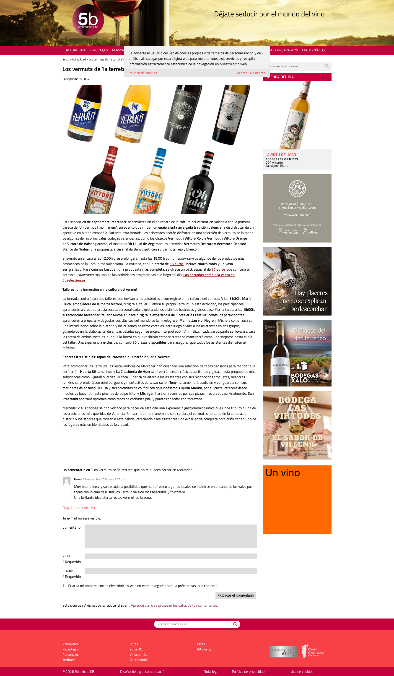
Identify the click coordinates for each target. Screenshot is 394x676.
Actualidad (75, 50)
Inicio (65, 59)
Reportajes (98, 50)
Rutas (134, 644)
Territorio (68, 659)
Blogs (201, 644)
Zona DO (136, 649)
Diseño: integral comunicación (143, 671)
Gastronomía (139, 659)
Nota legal (211, 671)
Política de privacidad (248, 671)
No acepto (257, 73)
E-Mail (67, 571)
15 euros (177, 263)
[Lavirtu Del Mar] (297, 115)
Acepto (242, 73)
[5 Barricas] (88, 20)
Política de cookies (143, 73)
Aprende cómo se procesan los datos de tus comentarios (174, 605)
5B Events (204, 649)
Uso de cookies (302, 671)
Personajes (121, 50)
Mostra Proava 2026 (281, 50)
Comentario (71, 527)
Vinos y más (138, 654)
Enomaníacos (313, 50)
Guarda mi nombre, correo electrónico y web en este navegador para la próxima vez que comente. (143, 585)
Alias (66, 556)
